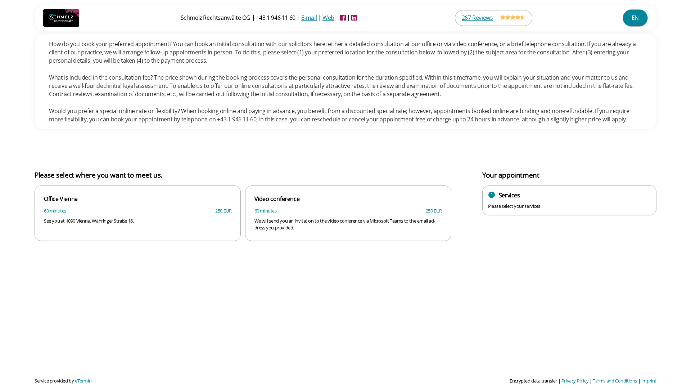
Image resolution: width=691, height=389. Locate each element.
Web (328, 18)
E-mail (309, 18)
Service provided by (63, 380)
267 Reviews (477, 18)
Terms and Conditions (615, 380)
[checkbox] (138, 213)
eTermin (83, 380)
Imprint (648, 380)
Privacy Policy (574, 380)
